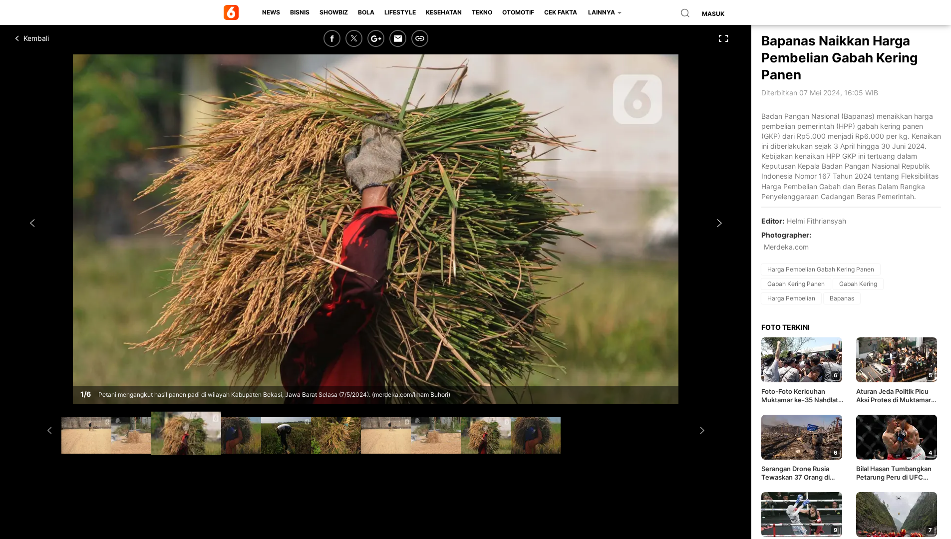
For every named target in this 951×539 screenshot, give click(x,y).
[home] (233, 12)
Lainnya (602, 12)
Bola (366, 12)
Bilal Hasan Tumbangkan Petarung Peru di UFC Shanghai (894, 473)
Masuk (713, 13)
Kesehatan (444, 12)
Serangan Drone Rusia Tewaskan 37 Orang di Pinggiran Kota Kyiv (795, 473)
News (271, 12)
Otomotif (518, 12)
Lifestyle (400, 12)
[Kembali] (52, 38)
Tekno (482, 12)
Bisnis (300, 12)
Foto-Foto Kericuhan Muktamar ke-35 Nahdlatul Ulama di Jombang (802, 395)
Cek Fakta (560, 12)
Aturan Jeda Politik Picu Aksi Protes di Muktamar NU (893, 395)
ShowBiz (333, 12)
